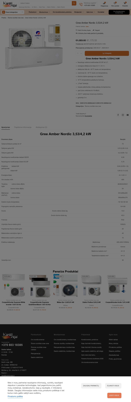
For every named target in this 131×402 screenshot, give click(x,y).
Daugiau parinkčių (91, 386)
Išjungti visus (113, 386)
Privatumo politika (15, 396)
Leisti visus (114, 395)
